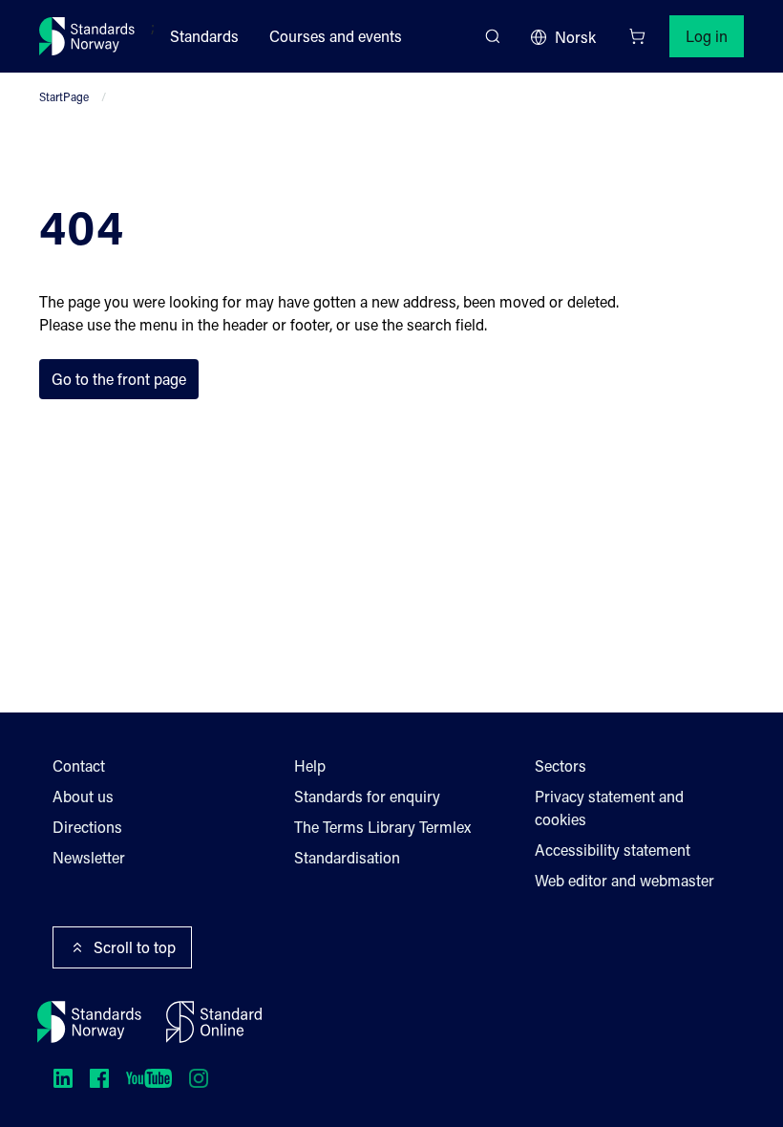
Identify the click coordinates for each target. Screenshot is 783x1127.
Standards (204, 36)
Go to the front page (119, 379)
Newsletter (89, 857)
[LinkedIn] (63, 1078)
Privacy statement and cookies (609, 807)
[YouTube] (149, 1078)
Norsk (575, 37)
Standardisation (347, 857)
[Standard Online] (214, 1022)
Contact (79, 765)
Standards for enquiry (367, 796)
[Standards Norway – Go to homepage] (87, 36)
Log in (707, 36)
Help (310, 765)
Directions (87, 827)
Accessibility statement (612, 850)
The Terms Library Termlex (382, 827)
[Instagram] (198, 1078)
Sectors (560, 765)
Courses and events (335, 36)
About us (83, 796)
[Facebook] (99, 1078)
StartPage (64, 96)
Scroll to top (135, 947)
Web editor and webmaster (624, 880)
